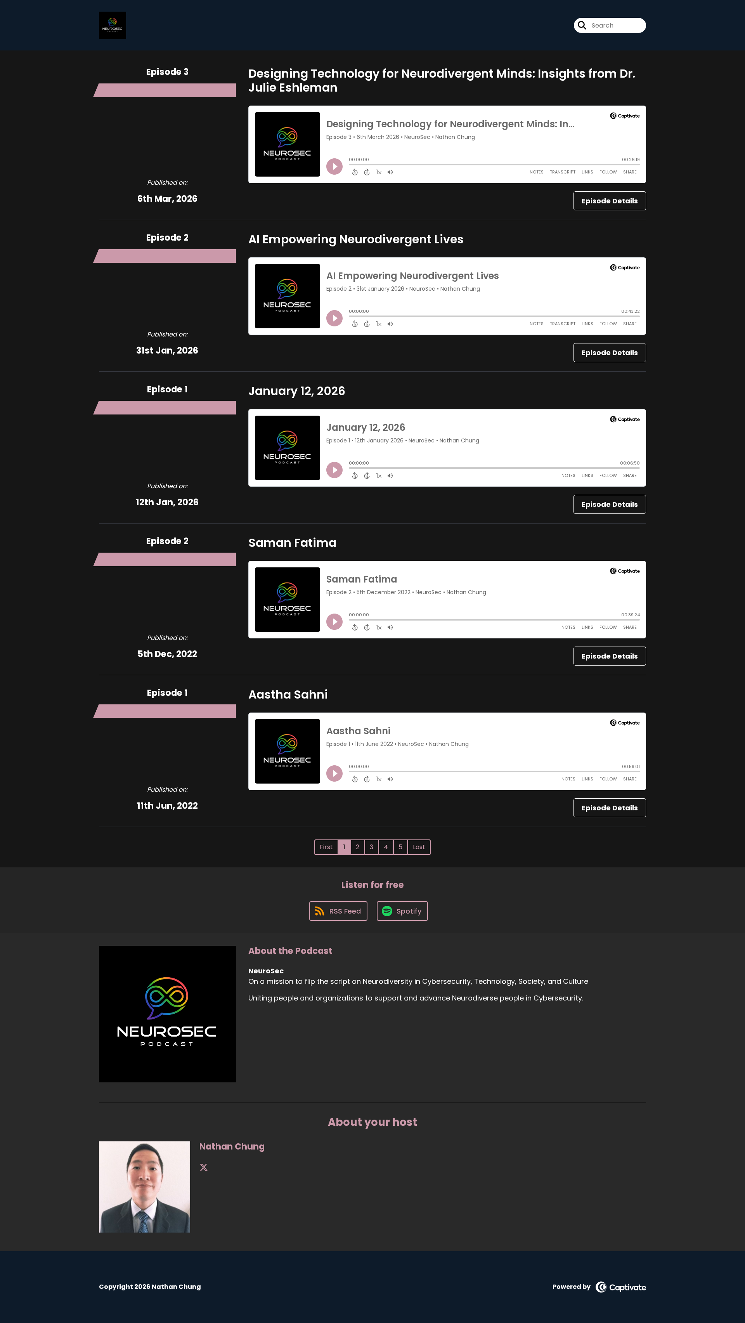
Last (419, 847)
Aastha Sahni (288, 694)
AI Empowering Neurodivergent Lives (356, 239)
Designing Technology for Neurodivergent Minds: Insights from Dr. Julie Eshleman (441, 80)
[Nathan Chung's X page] (203, 1168)
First (326, 847)
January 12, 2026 (296, 391)
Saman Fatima (292, 542)
